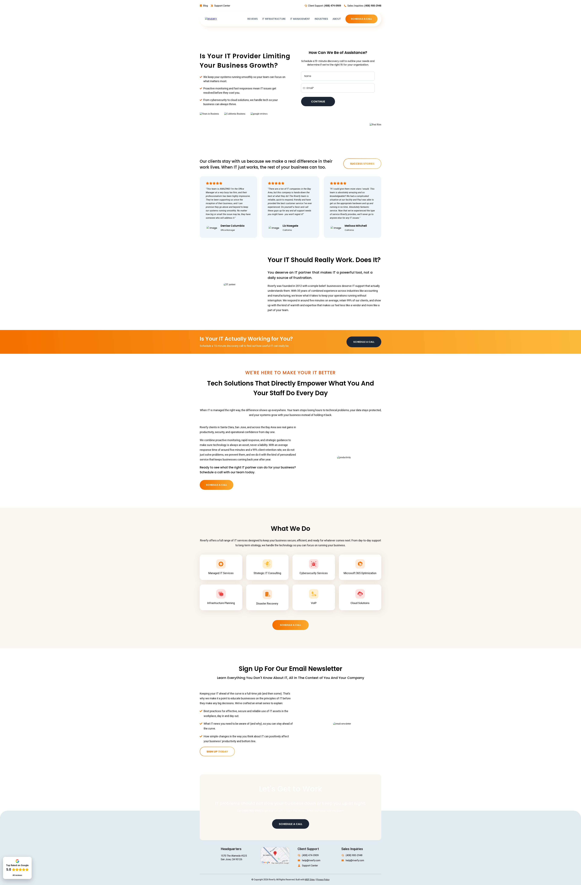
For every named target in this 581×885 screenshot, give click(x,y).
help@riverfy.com (311, 860)
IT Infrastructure (274, 19)
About (337, 19)
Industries (321, 19)
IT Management (300, 19)
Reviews (252, 19)
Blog (205, 5)
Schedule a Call (361, 19)
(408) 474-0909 (310, 855)
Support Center (222, 5)
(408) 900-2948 (354, 855)
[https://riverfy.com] (211, 19)
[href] (275, 855)
